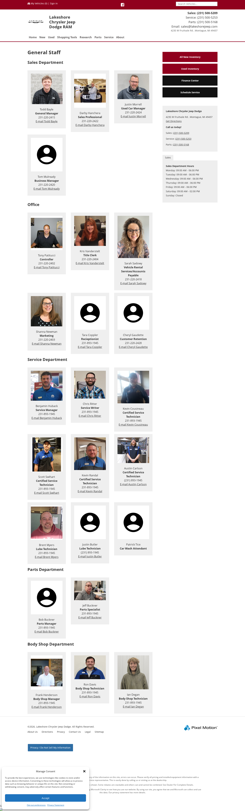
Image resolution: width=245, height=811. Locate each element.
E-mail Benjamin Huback (47, 418)
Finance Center (190, 80)
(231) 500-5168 (207, 22)
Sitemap (99, 731)
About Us (33, 731)
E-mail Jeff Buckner (90, 617)
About (120, 37)
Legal (88, 731)
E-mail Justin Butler (90, 556)
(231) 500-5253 (207, 17)
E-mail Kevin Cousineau (133, 424)
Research (86, 37)
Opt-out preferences (36, 805)
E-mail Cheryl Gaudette (133, 347)
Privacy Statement (55, 805)
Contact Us (75, 731)
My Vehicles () (39, 3)
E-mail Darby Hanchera (90, 125)
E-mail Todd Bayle (47, 121)
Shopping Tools (67, 37)
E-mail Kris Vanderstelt (90, 263)
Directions (47, 731)
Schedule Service (190, 92)
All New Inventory (190, 57)
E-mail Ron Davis (90, 696)
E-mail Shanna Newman (47, 343)
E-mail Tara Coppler (90, 347)
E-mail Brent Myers (46, 557)
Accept (45, 798)
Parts (98, 37)
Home (33, 37)
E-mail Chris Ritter (90, 416)
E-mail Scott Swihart (46, 493)
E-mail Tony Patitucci (47, 267)
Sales (168, 157)
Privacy (61, 731)
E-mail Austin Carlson (133, 484)
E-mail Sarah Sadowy (133, 283)
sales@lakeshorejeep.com (199, 26)
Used (51, 37)
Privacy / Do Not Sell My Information (50, 747)
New (42, 37)
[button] (84, 771)
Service (109, 37)
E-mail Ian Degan (133, 706)
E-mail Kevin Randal (90, 491)
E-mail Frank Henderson (47, 707)
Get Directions (174, 121)
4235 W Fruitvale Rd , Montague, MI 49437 (194, 30)
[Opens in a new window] (122, 5)
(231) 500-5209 (207, 13)
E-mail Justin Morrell (133, 116)
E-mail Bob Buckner (46, 631)
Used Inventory (190, 68)
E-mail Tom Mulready (47, 189)
